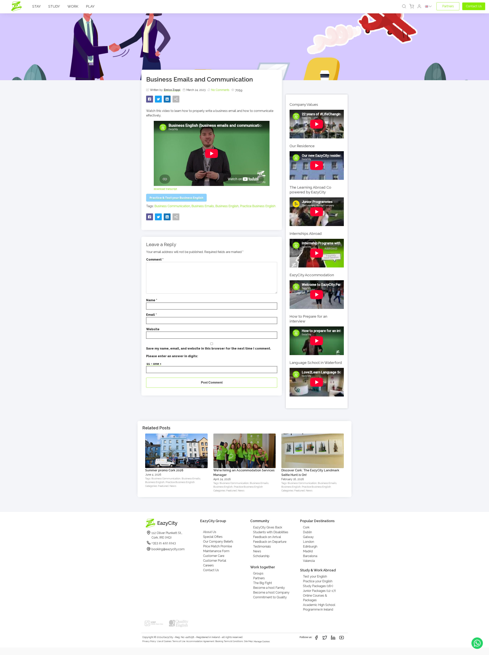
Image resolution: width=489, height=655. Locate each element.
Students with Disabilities (270, 532)
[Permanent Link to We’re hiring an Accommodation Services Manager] (244, 436)
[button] (419, 6)
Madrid (308, 551)
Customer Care (213, 556)
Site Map (248, 641)
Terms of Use (178, 641)
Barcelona (310, 556)
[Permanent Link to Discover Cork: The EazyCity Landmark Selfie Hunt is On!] (312, 436)
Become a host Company (271, 592)
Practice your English (317, 581)
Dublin (307, 532)
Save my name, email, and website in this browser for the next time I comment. (208, 348)
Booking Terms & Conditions (229, 641)
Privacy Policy (149, 641)
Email (151, 315)
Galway (308, 537)
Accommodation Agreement (200, 641)
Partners (259, 578)
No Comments (220, 89)
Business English (227, 206)
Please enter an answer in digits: (172, 356)
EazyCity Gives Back (267, 527)
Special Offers (213, 537)
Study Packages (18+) (318, 586)
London (308, 542)
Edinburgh (310, 546)
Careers (208, 565)
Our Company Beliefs (218, 541)
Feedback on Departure (269, 542)
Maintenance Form (216, 551)
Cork (306, 527)
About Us (209, 532)
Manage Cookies (262, 641)
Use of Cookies (164, 641)
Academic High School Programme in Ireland (319, 607)
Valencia (309, 561)
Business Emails (202, 206)
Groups (258, 573)
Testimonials (262, 546)
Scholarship (261, 556)
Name (151, 300)
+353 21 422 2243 (163, 543)
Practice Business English (257, 206)
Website (152, 329)
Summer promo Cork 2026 (164, 470)
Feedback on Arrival (267, 537)
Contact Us (211, 570)
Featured (163, 486)
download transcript (165, 188)
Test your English (315, 576)
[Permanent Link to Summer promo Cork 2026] (176, 436)
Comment (155, 259)
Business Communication (172, 206)
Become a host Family (269, 588)
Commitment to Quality (270, 597)
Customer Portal (214, 560)
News (173, 486)
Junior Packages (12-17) (319, 591)
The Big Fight (262, 583)
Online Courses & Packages (315, 598)
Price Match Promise (217, 546)
